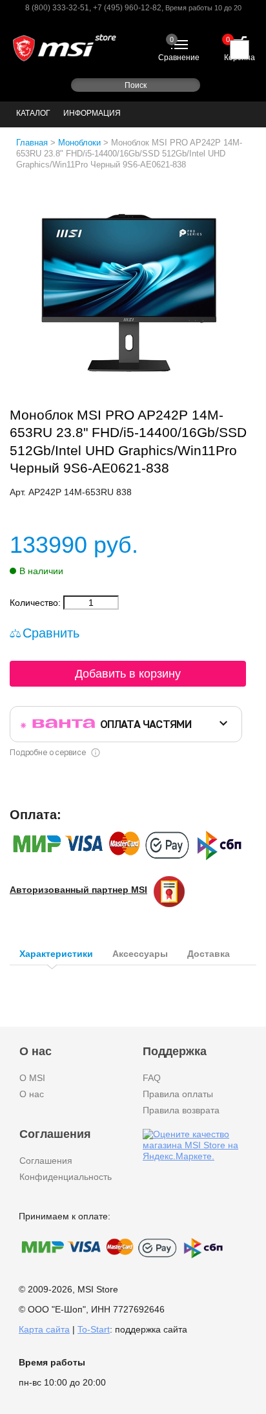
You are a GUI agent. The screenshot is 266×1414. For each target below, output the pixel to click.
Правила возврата (181, 1110)
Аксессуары (140, 953)
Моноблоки (79, 142)
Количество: (36, 602)
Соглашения (45, 1160)
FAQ (152, 1078)
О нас (31, 1094)
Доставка (208, 953)
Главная (32, 142)
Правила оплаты (178, 1094)
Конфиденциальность (65, 1177)
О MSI (32, 1078)
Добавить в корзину (128, 673)
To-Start (93, 1329)
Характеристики (56, 953)
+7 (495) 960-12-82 (127, 7)
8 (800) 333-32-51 (57, 7)
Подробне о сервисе (47, 752)
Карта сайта (44, 1329)
